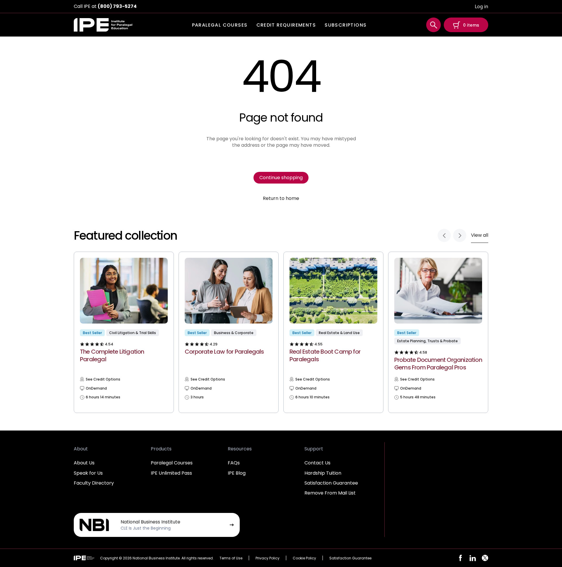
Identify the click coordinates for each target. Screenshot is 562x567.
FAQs (234, 462)
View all (479, 235)
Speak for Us (88, 473)
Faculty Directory (94, 483)
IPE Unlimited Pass (171, 473)
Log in (481, 6)
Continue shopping (281, 177)
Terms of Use (231, 558)
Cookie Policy (304, 558)
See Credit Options (103, 379)
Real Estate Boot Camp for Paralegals (324, 355)
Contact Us (317, 462)
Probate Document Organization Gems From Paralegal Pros (438, 363)
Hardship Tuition (322, 473)
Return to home (281, 198)
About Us (84, 462)
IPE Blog (237, 473)
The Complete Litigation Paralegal (112, 355)
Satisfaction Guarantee (331, 483)
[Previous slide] (444, 235)
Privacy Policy (268, 558)
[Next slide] (459, 235)
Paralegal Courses (172, 462)
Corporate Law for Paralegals (224, 352)
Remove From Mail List (330, 493)
